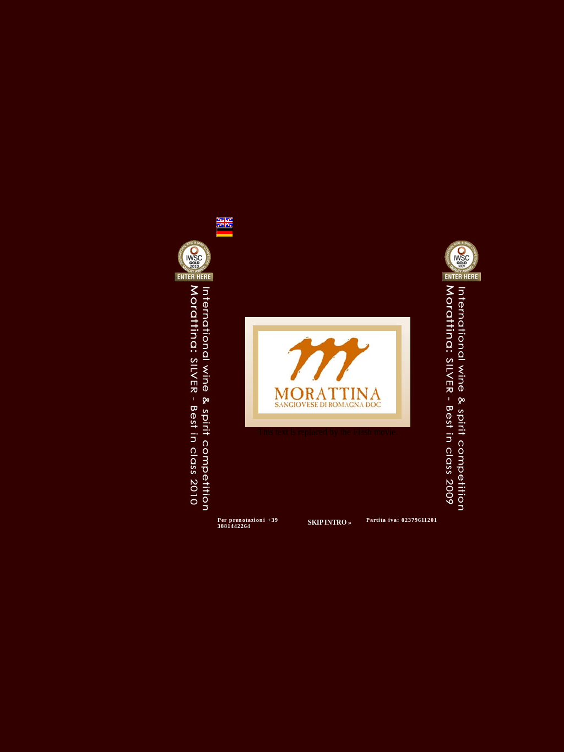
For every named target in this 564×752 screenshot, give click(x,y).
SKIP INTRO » (329, 522)
